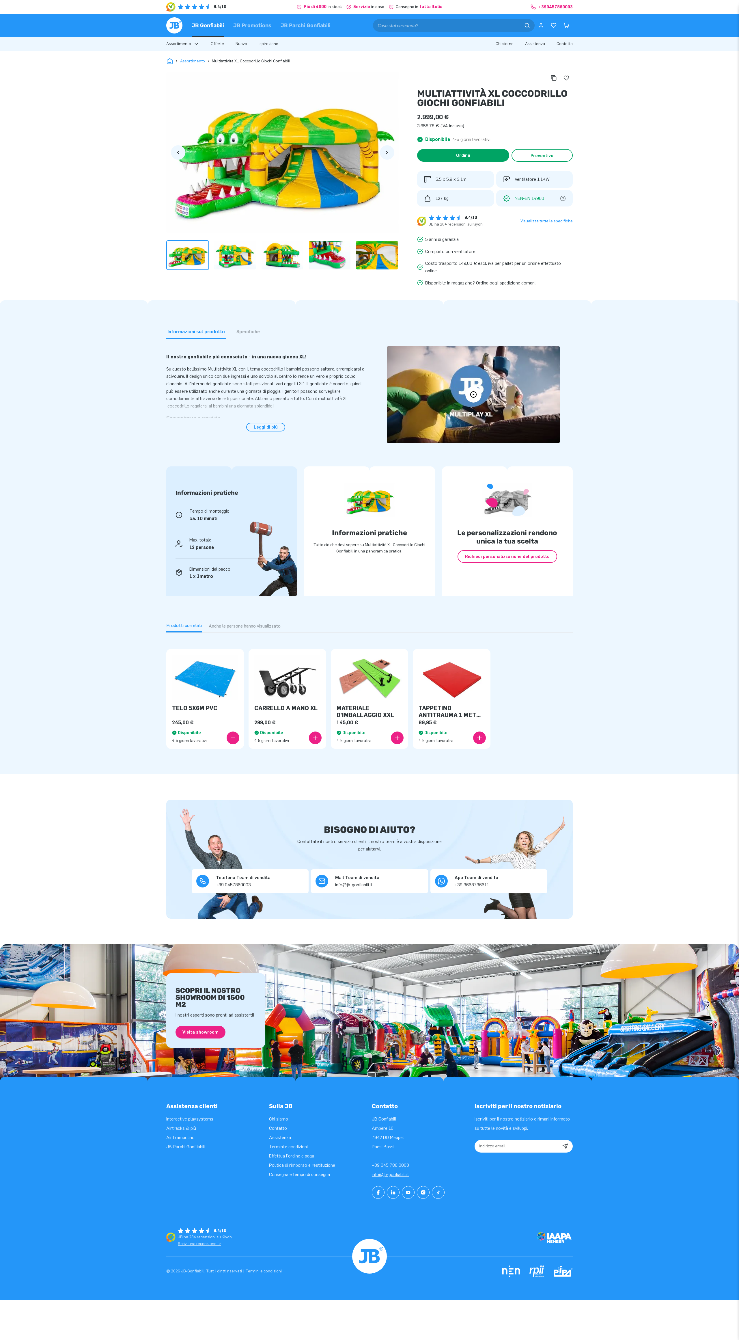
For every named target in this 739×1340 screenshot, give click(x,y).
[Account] (541, 25)
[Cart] (566, 25)
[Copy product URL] (553, 78)
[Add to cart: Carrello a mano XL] (315, 738)
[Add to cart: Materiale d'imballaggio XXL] (397, 738)
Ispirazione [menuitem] (268, 43)
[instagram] (423, 1192)
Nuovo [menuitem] (241, 43)
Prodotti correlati (184, 625)
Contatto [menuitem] (565, 43)
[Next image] (387, 152)
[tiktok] (438, 1192)
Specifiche (248, 331)
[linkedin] (393, 1192)
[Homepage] (174, 25)
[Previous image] (178, 152)
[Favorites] (553, 25)
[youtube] (408, 1192)
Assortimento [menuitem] (178, 43)
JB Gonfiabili (208, 25)
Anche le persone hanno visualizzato (245, 626)
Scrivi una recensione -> (199, 1243)
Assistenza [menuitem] (535, 43)
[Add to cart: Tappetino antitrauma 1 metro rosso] (479, 738)
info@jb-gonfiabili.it (390, 1174)
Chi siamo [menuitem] (505, 43)
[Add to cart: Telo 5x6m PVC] (233, 738)
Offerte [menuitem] (217, 43)
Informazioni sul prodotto (196, 331)
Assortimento (192, 61)
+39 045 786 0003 (390, 1165)
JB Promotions (252, 25)
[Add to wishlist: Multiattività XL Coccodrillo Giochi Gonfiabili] (566, 78)
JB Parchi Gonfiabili (306, 25)
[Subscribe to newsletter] (565, 1146)
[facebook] (378, 1192)
